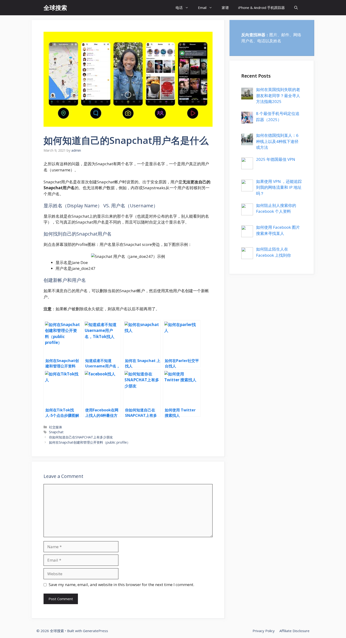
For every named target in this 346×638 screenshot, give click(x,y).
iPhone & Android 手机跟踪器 (261, 7)
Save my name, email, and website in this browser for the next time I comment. (121, 584)
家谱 (225, 7)
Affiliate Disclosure (294, 630)
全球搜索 (55, 8)
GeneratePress (95, 630)
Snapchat (56, 432)
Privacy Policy (264, 630)
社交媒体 (55, 427)
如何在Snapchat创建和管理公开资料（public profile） (89, 442)
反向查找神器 (253, 34)
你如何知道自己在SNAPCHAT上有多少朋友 (81, 437)
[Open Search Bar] (296, 7)
